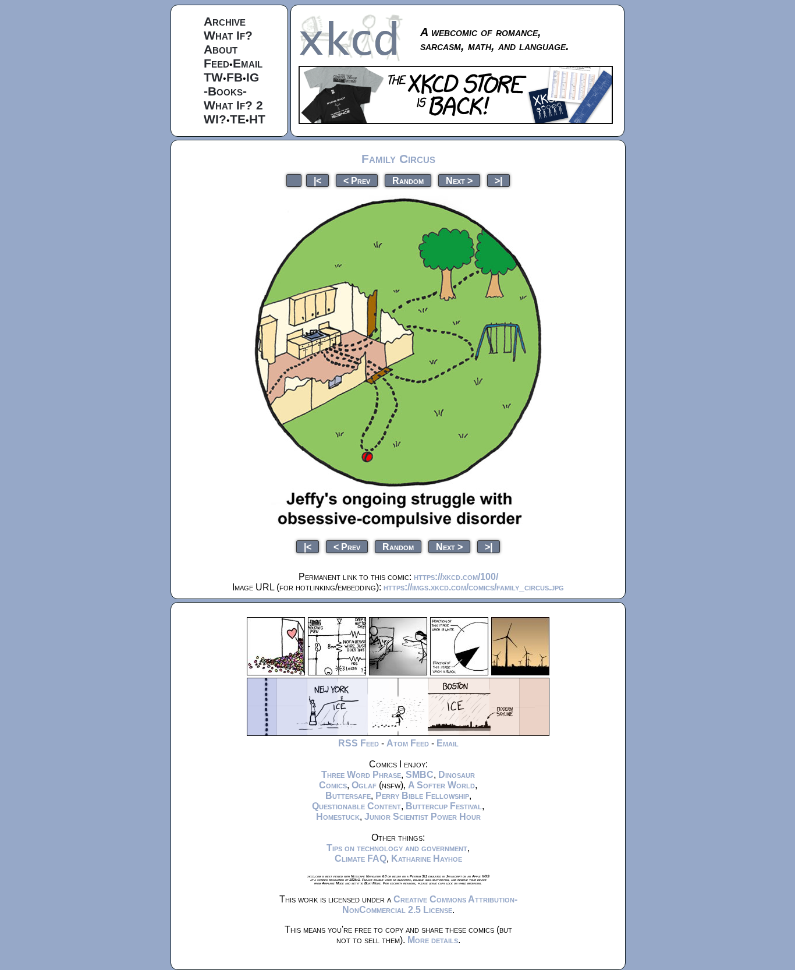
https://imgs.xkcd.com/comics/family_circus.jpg (474, 587)
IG (252, 77)
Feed (216, 63)
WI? (215, 119)
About (220, 49)
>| (498, 180)
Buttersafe (348, 796)
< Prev (356, 180)
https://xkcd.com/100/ (456, 577)
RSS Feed (358, 743)
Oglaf (364, 785)
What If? (228, 35)
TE (238, 119)
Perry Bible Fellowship (422, 796)
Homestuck (338, 817)
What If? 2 (233, 105)
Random (408, 180)
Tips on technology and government (396, 848)
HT (257, 119)
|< (317, 180)
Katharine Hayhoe (426, 858)
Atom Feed (407, 743)
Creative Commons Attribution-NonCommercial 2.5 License (429, 904)
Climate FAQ (360, 858)
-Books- (225, 91)
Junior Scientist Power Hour (422, 817)
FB (234, 77)
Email (247, 63)
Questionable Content (356, 806)
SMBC (420, 775)
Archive (225, 21)
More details (432, 940)
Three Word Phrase (361, 775)
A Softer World (441, 785)
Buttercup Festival (444, 806)
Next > (459, 180)
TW (213, 77)
